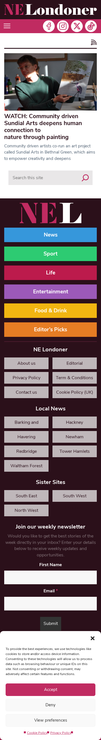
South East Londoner (26, 497)
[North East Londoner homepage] (50, 9)
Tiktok (91, 26)
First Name (50, 565)
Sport (50, 253)
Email (50, 591)
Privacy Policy (60, 733)
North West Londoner (26, 511)
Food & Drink (51, 310)
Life (50, 272)
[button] (92, 638)
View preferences (50, 720)
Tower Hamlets (74, 451)
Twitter (77, 26)
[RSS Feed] (93, 43)
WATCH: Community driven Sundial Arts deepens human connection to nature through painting (43, 126)
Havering (26, 437)
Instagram (63, 26)
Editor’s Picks (50, 329)
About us (26, 363)
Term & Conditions (74, 378)
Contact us (26, 392)
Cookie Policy (37, 733)
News (51, 234)
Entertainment (50, 291)
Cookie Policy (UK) (74, 392)
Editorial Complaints (74, 364)
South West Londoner (74, 497)
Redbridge (26, 451)
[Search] (85, 178)
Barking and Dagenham (26, 423)
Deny (50, 705)
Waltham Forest (26, 466)
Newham (75, 437)
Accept (50, 689)
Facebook (49, 26)
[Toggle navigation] (7, 26)
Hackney (74, 422)
